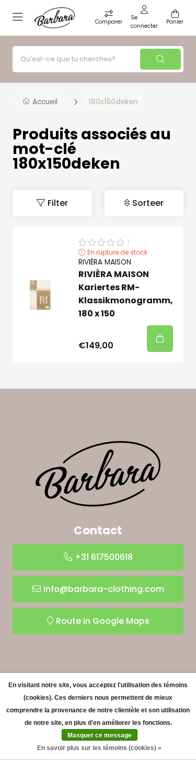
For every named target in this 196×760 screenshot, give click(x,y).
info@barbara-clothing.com (103, 589)
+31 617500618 (104, 557)
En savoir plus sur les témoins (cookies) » (99, 748)
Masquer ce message (99, 735)
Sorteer (148, 203)
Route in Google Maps (102, 621)
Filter (58, 203)
